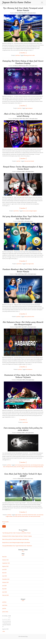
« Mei (3, 631)
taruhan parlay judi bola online (24, 466)
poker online (5, 611)
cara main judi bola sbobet (34, 516)
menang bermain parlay (11, 466)
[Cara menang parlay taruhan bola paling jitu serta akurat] (23, 442)
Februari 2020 (5, 595)
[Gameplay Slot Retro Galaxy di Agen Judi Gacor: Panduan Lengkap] (23, 81)
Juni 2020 (4, 585)
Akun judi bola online (29, 316)
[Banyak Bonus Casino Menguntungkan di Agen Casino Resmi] (23, 184)
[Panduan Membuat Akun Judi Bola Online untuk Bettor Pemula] (23, 289)
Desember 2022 (5, 579)
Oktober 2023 (5, 560)
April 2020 (4, 592)
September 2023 (6, 563)
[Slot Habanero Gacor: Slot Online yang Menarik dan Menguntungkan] (23, 342)
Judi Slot (19, 108)
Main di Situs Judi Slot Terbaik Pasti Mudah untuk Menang (23, 115)
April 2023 (4, 576)
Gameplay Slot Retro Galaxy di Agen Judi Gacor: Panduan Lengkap (23, 62)
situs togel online (30, 263)
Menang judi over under (29, 55)
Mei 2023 (4, 572)
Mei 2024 (4, 556)
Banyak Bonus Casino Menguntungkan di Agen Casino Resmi (23, 168)
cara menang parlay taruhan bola (22, 465)
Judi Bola (18, 55)
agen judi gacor (29, 108)
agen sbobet (18, 514)
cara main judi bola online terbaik (20, 516)
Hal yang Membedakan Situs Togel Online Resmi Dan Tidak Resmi (23, 217)
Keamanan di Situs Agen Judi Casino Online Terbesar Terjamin (23, 376)
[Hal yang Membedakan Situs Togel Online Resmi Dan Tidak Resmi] (23, 236)
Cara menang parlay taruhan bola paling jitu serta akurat (23, 429)
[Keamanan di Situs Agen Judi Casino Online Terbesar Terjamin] (23, 395)
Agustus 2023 (5, 566)
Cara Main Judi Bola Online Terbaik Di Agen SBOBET (23, 475)
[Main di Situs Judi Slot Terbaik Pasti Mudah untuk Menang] (23, 134)
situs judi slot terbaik (29, 161)
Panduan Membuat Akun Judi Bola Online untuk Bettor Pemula (23, 270)
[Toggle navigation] (42, 2)
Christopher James (32, 12)
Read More (23, 52)
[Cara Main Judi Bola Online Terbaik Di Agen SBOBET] (23, 490)
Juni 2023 (4, 569)
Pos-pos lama (5, 521)
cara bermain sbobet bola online (29, 514)
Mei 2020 (4, 588)
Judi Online (16, 211)
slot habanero (29, 369)
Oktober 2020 (5, 582)
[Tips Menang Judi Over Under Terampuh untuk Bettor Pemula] (23, 28)
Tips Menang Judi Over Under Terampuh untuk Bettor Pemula (23, 9)
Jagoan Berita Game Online (16, 2)
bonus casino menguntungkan (30, 211)
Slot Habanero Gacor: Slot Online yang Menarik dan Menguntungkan (23, 323)
